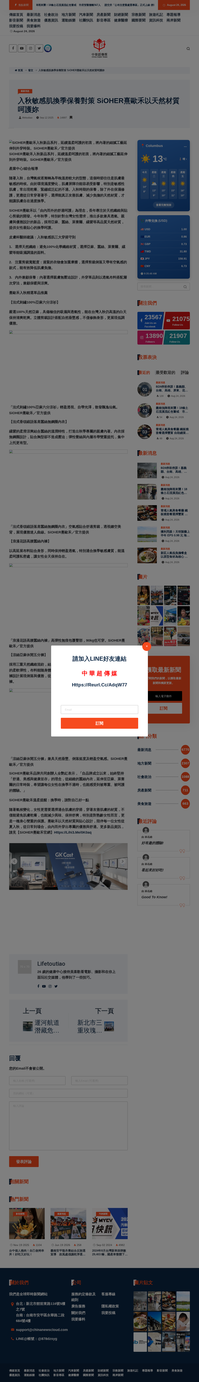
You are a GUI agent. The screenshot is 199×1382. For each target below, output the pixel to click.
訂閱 (99, 723)
